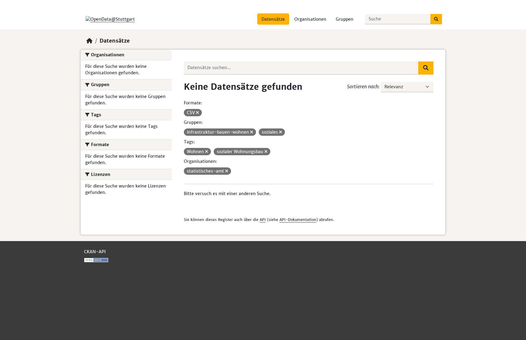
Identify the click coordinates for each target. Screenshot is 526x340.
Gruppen (344, 19)
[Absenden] (436, 19)
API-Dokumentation (297, 219)
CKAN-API (95, 251)
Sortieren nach (362, 86)
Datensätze (273, 19)
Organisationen (310, 19)
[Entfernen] (197, 112)
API (263, 219)
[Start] (89, 40)
